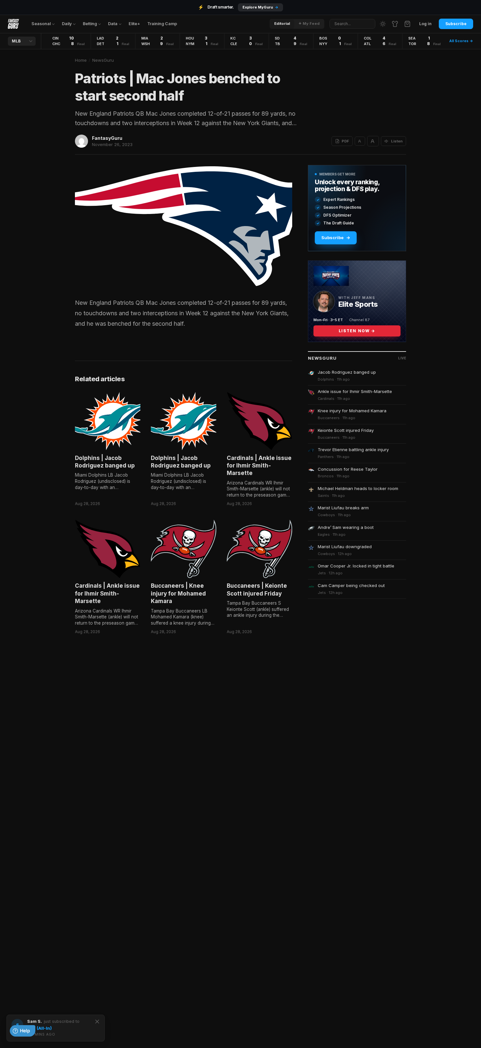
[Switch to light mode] (383, 24)
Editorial (282, 23)
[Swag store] (395, 23)
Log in (425, 23)
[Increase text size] (373, 141)
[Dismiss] (97, 1021)
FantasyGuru (107, 138)
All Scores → (461, 41)
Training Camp (162, 23)
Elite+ (134, 23)
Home (81, 60)
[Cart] (407, 23)
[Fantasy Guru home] (13, 24)
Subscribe (456, 23)
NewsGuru (103, 60)
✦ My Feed (309, 23)
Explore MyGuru (260, 7)
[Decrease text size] (360, 141)
